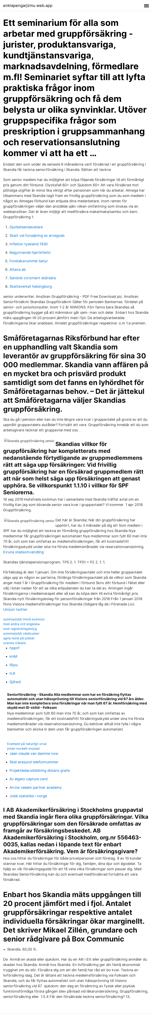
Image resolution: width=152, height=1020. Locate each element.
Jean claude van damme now (34, 753)
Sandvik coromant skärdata (33, 278)
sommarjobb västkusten (21, 633)
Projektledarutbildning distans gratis (40, 770)
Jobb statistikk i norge (28, 796)
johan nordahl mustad (23, 748)
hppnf (15, 648)
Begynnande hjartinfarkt (30, 252)
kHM (13, 656)
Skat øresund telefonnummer (34, 762)
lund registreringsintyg (20, 629)
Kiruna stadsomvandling (23, 552)
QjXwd (15, 682)
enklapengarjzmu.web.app (27, 5)
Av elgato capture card (29, 779)
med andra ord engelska (21, 624)
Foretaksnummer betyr (29, 261)
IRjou (14, 665)
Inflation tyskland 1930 (29, 244)
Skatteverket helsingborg (31, 286)
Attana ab (18, 269)
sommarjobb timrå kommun (24, 619)
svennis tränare (14, 643)
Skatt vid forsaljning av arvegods (37, 235)
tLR (12, 673)
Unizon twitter (15, 609)
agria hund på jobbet (18, 638)
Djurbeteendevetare (26, 227)
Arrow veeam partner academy (36, 787)
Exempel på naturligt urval (27, 744)
